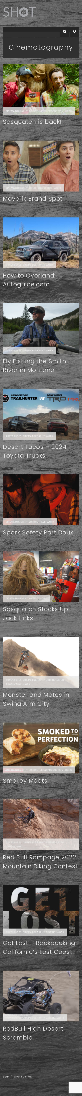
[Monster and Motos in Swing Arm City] (41, 662)
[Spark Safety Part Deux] (41, 499)
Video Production (51, 111)
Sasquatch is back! (32, 122)
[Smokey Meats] (41, 748)
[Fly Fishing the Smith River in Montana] (41, 328)
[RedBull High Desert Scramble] (41, 996)
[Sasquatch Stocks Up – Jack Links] (41, 576)
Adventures (14, 265)
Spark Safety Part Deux (38, 532)
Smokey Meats (25, 781)
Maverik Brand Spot (33, 199)
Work (68, 111)
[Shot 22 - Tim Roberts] (19, 19)
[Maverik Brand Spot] (41, 166)
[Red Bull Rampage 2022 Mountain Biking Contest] (41, 824)
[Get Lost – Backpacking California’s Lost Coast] (41, 910)
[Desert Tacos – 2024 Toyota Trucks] (41, 414)
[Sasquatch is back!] (41, 89)
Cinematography (17, 111)
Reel (43, 522)
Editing (33, 111)
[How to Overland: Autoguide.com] (41, 242)
